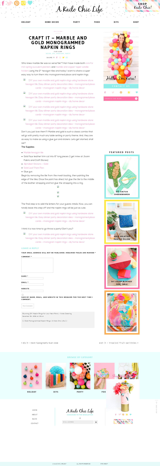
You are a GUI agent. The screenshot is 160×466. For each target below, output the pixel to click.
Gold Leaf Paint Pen (34, 168)
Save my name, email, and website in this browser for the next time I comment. (57, 298)
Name (24, 276)
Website (25, 289)
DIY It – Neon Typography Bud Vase (40, 343)
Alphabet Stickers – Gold (36, 164)
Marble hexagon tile (33, 152)
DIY (53, 53)
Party (67, 53)
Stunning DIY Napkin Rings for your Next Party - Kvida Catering (47, 314)
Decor (48, 53)
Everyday (60, 53)
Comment (26, 257)
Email (25, 282)
